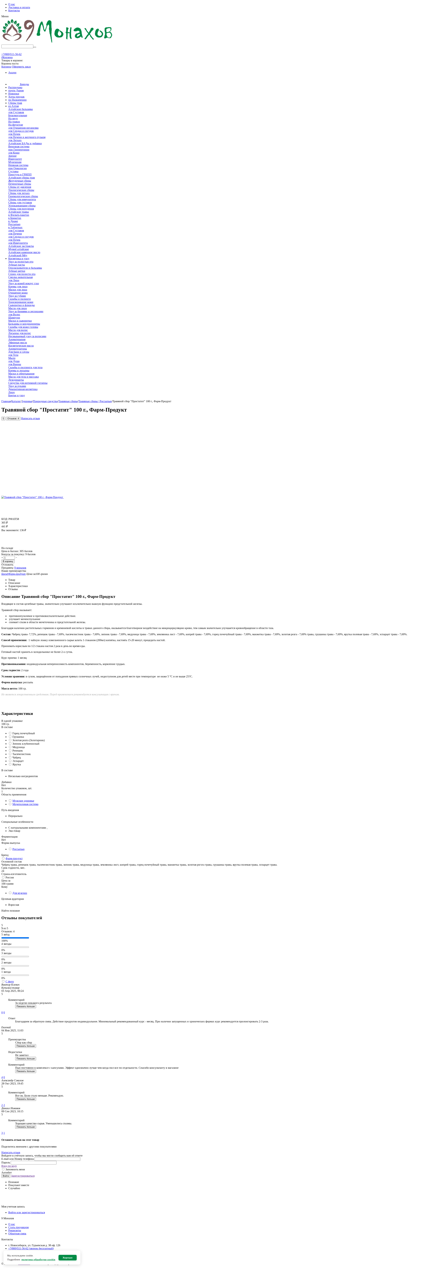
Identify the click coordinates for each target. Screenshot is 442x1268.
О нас (11, 4)
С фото (10, 981)
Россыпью (18, 849)
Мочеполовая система (25, 804)
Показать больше (26, 1006)
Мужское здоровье (23, 800)
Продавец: (7, 567)
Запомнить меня (15, 1169)
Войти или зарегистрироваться (26, 1212)
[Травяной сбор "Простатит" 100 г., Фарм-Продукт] (32, 497)
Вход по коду (9, 1165)
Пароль (6, 1162)
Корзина (6, 66)
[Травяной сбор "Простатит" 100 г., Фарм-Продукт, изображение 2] (111, 497)
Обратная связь (17, 1233)
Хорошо (68, 1257)
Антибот (6, 1172)
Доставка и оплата (19, 7)
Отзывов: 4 (13, 418)
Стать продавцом (18, 1227)
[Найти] (34, 47)
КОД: (4, 519)
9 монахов (20, 567)
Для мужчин (19, 893)
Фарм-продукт (14, 858)
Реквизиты (14, 1230)
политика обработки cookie (38, 1259)
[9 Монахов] (57, 42)
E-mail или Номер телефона (18, 1158)
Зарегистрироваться (23, 1175)
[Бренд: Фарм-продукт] (8, 544)
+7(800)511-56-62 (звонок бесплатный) (31, 1248)
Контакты (14, 10)
